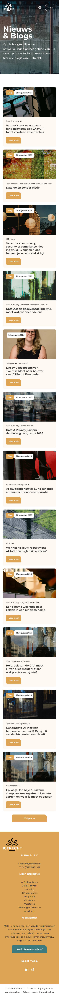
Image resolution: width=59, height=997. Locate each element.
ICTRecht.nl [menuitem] (32, 988)
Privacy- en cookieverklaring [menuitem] (38, 992)
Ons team (29, 900)
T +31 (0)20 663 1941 (29, 867)
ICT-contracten (29, 893)
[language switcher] (40, 7)
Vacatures (29, 904)
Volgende (29, 818)
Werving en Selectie (29, 907)
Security (29, 889)
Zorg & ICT (29, 896)
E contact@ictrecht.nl (29, 863)
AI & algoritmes (29, 882)
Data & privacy (29, 885)
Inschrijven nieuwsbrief (29, 949)
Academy (29, 911)
